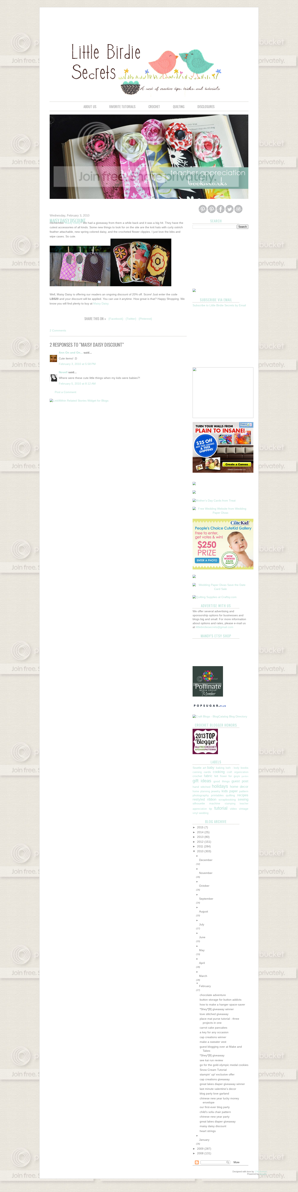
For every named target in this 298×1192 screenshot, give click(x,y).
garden (244, 776)
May (202, 950)
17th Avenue (261, 1171)
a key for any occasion (214, 1032)
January (204, 1139)
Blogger (263, 1174)
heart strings (208, 1131)
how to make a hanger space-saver (222, 1004)
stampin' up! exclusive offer (217, 1074)
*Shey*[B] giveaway (212, 1055)
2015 (200, 827)
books (244, 767)
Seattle (197, 767)
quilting (178, 106)
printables (217, 795)
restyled (199, 799)
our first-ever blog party (215, 1107)
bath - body (232, 767)
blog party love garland (214, 1093)
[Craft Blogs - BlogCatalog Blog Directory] (220, 716)
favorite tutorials (122, 106)
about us (90, 106)
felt (216, 776)
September (206, 898)
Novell (63, 372)
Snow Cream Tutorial (213, 1069)
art (204, 767)
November (205, 873)
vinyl (195, 813)
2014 (200, 832)
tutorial (220, 808)
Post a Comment (65, 392)
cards (207, 772)
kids (225, 791)
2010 (200, 851)
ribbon (211, 799)
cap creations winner (213, 1037)
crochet (154, 106)
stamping (230, 803)
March (203, 976)
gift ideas (202, 780)
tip (210, 808)
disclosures (205, 106)
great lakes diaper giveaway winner (222, 1084)
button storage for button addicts (220, 999)
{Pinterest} (145, 318)
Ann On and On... (71, 352)
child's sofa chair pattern (215, 1112)
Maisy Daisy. (101, 303)
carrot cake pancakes (213, 1027)
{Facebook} (115, 318)
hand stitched (201, 786)
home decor (239, 787)
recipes (242, 795)
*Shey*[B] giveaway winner (217, 1009)
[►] (223, 856)
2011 (200, 846)
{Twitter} (131, 318)
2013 (200, 836)
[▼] (223, 983)
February (205, 986)
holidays (220, 786)
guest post (240, 781)
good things (221, 781)
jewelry (215, 791)
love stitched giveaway (214, 1014)
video (233, 808)
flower (223, 776)
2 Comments (58, 330)
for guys (234, 776)
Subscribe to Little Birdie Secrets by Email (219, 305)
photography (201, 795)
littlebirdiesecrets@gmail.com (214, 627)
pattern (243, 791)
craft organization (237, 772)
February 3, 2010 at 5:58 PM (77, 364)
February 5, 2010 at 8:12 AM (77, 383)
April (202, 963)
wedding (203, 813)
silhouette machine (206, 803)
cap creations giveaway (215, 1079)
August (203, 911)
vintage (243, 808)
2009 (200, 1148)
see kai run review (211, 1060)
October (204, 885)
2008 (200, 1153)
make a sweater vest (213, 1041)
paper (233, 791)
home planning (201, 791)
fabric (208, 776)
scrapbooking (227, 799)
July (201, 924)
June (202, 937)
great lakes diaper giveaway (218, 1121)
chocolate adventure (213, 995)
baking (220, 767)
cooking (219, 772)
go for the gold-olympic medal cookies (224, 1065)
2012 (200, 841)
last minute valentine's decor (218, 1088)
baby (210, 768)
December (205, 860)
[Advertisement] (149, 21)
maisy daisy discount (213, 1126)
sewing (243, 799)
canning (197, 772)
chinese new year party (214, 1116)
